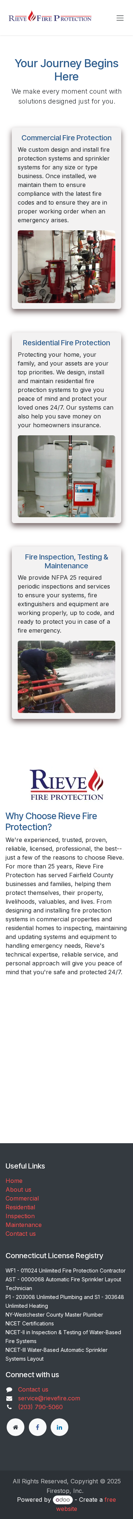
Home (14, 1180)
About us (18, 1189)
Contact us (21, 1233)
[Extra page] (15, 1427)
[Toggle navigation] (120, 17)
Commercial (22, 1198)
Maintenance (24, 1224)
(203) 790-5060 (40, 1407)
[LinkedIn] (59, 1427)
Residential (20, 1207)
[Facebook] (38, 1427)
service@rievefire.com (49, 1398)
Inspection (20, 1216)
